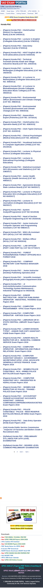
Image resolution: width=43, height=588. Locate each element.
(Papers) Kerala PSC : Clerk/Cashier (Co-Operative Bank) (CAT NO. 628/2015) (21, 123)
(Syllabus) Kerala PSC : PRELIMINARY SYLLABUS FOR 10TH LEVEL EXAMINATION (20, 438)
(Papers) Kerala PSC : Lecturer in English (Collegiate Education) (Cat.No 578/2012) (21, 40)
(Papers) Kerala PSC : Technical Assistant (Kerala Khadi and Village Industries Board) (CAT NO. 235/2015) (19, 61)
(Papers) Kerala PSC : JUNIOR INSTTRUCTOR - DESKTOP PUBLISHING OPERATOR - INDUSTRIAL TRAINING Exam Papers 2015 (22, 298)
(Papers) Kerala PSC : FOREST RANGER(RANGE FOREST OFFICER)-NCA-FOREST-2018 (22, 255)
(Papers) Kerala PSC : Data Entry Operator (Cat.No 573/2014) (17, 47)
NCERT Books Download (9, 551)
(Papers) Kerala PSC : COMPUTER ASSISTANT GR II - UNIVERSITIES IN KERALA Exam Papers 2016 (19, 380)
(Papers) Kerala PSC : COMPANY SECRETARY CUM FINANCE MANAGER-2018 (21, 263)
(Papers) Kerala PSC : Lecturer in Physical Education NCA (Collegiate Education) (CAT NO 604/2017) (22, 194)
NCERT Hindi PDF (24, 551)
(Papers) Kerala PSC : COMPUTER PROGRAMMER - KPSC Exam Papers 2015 (22, 307)
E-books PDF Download (9, 549)
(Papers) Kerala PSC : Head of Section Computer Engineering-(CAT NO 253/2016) (22, 217)
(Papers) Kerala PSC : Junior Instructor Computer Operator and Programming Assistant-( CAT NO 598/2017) (20, 225)
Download (30, 13)
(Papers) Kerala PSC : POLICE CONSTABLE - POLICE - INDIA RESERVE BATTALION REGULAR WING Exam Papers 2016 (22, 412)
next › (21, 452)
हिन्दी (36, 13)
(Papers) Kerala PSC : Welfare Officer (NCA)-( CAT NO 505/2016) (19, 240)
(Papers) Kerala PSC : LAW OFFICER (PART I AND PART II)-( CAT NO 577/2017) (21, 247)
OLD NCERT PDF (7, 555)
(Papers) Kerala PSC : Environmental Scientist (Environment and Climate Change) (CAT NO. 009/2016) (19, 108)
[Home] (14, 4)
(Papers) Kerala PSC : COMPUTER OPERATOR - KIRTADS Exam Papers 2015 (21, 314)
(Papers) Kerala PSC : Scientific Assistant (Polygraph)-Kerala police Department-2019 (22, 278)
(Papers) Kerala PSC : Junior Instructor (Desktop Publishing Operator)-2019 (20, 271)
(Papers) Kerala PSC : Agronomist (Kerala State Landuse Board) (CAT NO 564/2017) (21, 186)
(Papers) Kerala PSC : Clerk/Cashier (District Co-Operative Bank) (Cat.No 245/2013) (19, 32)
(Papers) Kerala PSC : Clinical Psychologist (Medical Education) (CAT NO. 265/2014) (22, 137)
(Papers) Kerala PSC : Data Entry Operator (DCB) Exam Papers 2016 (22, 422)
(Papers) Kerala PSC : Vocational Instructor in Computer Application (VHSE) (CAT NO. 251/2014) (22, 144)
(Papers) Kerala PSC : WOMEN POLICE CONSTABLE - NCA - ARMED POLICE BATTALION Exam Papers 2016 (20, 371)
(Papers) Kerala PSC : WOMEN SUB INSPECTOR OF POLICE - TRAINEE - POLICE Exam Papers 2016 (19, 389)
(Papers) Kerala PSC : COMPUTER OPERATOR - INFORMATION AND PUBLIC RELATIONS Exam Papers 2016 (21, 349)
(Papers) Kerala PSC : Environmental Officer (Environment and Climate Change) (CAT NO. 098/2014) (22, 99)
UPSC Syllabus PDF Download (10, 541)
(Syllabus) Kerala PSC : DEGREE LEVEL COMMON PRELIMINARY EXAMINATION (21, 446)
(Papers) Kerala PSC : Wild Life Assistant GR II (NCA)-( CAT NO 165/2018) (21, 233)
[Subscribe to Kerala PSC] (1, 498)
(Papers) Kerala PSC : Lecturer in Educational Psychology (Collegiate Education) (19, 160)
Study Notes (10, 11)
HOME (3, 11)
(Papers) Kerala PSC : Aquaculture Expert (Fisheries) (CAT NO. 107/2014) (20, 116)
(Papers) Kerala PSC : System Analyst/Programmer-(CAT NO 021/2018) (21, 211)
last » (27, 452)
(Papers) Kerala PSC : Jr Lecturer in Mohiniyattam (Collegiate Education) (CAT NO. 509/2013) (21, 79)
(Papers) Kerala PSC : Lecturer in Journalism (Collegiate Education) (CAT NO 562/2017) (22, 203)
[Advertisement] (21, 475)
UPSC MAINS (32, 11)
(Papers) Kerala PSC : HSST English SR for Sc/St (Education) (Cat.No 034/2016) (22, 53)
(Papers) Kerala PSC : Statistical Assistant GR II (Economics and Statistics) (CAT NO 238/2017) (22, 169)
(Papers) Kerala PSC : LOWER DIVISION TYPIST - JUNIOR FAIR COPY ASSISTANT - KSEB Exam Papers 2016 (22, 331)
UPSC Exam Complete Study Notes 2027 (23, 17)
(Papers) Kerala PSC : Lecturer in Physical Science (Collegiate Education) (22, 152)
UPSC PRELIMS (21, 11)
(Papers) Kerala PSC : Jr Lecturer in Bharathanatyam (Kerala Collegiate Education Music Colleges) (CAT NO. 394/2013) (19, 89)
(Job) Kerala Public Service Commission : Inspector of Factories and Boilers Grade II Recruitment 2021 (22, 429)
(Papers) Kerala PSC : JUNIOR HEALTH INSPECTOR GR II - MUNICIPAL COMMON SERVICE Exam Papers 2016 (21, 340)
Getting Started (21, 13)
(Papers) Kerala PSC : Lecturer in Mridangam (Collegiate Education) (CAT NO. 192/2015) (22, 70)
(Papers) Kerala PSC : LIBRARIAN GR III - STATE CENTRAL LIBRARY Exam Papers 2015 (21, 322)
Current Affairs (10, 13)
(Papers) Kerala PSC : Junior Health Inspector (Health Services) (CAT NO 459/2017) (19, 178)
